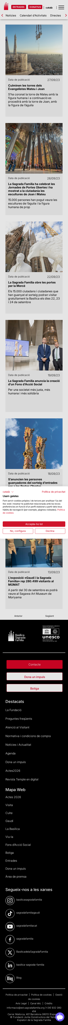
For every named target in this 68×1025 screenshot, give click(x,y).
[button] (8, 492)
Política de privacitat (53, 491)
